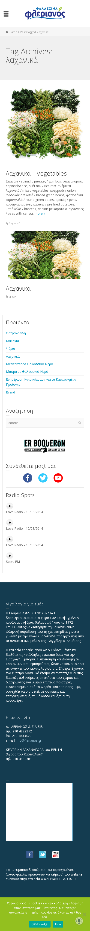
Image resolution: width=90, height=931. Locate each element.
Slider (12, 296)
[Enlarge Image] (45, 125)
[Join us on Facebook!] (28, 477)
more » (40, 213)
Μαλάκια (12, 341)
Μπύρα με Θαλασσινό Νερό (27, 371)
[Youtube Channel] (58, 477)
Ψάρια (10, 348)
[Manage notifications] (79, 921)
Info (58, 924)
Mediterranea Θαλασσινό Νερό (29, 364)
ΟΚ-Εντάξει (39, 924)
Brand (10, 392)
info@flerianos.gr (28, 740)
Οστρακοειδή (16, 333)
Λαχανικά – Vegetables (36, 173)
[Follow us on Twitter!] (43, 477)
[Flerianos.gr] (45, 13)
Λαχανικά (14, 223)
